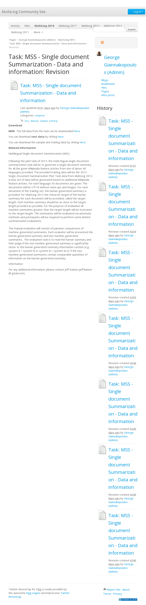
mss (27, 120)
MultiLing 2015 (90, 25)
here (77, 131)
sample (44, 120)
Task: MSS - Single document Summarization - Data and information (47, 43)
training (53, 120)
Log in (137, 11)
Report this (114, 589)
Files (27, 25)
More (37, 32)
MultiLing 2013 (113, 25)
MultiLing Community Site (24, 11)
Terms (107, 593)
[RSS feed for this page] (102, 43)
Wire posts (108, 95)
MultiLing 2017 (68, 25)
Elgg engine (33, 593)
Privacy (117, 593)
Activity (15, 25)
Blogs (104, 80)
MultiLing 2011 (20, 32)
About (126, 589)
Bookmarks (108, 84)
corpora (40, 115)
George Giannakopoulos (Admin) (37, 39)
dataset (34, 120)
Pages (12, 39)
